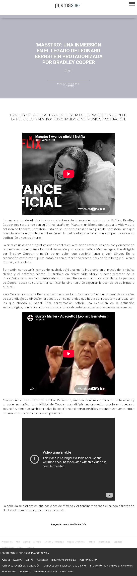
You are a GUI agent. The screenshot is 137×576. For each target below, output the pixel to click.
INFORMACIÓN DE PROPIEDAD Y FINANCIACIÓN (111, 566)
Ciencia (26, 542)
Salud (20, 548)
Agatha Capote (70, 83)
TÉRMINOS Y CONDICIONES (63, 560)
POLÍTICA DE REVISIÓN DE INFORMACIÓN (20, 566)
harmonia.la (25, 572)
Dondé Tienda (66, 572)
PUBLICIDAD (42, 560)
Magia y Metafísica (76, 542)
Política (91, 542)
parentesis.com (9, 572)
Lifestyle (30, 548)
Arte (68, 71)
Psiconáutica (104, 542)
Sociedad (118, 542)
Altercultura (7, 542)
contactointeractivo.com (45, 572)
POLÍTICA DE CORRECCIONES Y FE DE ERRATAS (64, 566)
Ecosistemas (8, 548)
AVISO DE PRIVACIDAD (12, 560)
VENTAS (29, 560)
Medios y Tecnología (54, 542)
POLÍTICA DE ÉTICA (88, 560)
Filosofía (37, 542)
